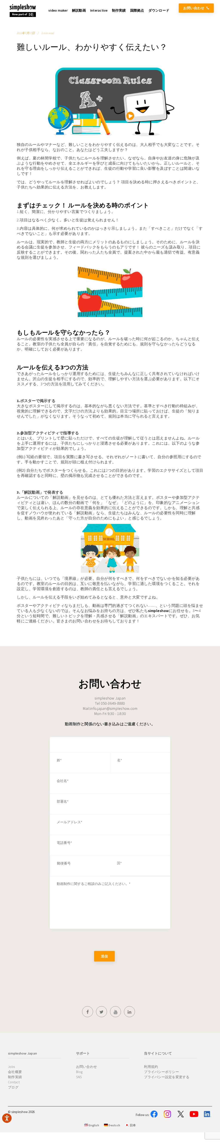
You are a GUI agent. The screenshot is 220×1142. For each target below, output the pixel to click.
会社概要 (15, 1072)
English (93, 1125)
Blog (79, 1072)
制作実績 (15, 1077)
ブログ (13, 1087)
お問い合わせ (193, 8)
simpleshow (158, 610)
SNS (79, 1077)
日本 (132, 1125)
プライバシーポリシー (161, 1072)
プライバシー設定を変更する (166, 1077)
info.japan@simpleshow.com (113, 708)
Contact (14, 1082)
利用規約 (151, 1066)
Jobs (11, 1066)
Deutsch (114, 1125)
